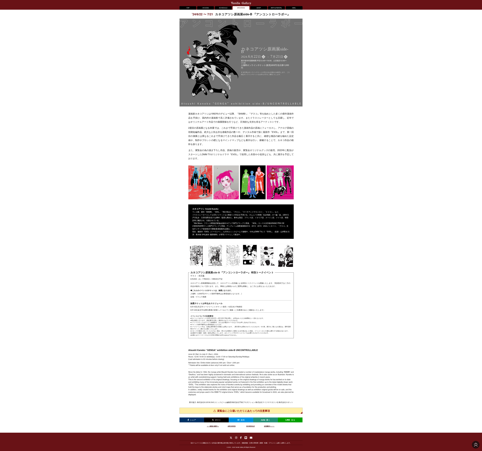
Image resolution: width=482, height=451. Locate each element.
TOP (187, 8)
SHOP (259, 8)
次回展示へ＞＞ (269, 426)
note (265, 419)
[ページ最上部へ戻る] (475, 444)
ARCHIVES (241, 8)
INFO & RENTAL (276, 8)
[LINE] (246, 438)
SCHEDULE (223, 8)
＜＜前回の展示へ (213, 426)
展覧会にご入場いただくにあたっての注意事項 (243, 410)
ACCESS (205, 8)
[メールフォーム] (251, 438)
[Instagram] (236, 438)
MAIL (294, 8)
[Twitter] (231, 438)
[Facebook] (241, 438)
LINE (290, 419)
